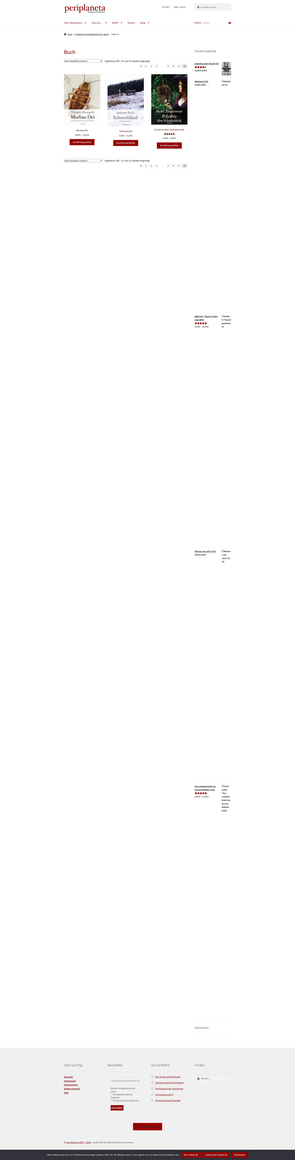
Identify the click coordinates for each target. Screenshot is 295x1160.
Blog (142, 22)
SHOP (115, 22)
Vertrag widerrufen (147, 1126)
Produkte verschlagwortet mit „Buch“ (92, 34)
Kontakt (165, 7)
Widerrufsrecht (72, 1088)
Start (70, 34)
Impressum (70, 1080)
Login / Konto (179, 7)
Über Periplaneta (73, 22)
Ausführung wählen (82, 142)
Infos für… (97, 22)
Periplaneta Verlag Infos (126, 1100)
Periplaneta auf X (164, 1094)
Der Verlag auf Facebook (167, 1076)
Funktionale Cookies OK (216, 1155)
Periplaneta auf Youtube (168, 1100)
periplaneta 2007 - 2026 (78, 1142)
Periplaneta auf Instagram (169, 1088)
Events (131, 22)
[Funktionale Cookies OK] (291, 1154)
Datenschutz (71, 1084)
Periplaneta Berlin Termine (122, 1096)
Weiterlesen (239, 1155)
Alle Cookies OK (191, 1155)
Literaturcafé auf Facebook (169, 1082)
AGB (66, 1092)
